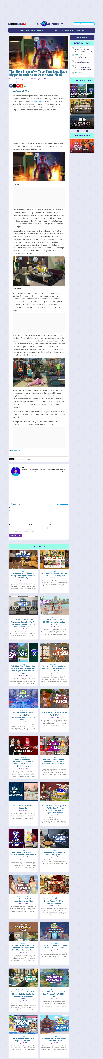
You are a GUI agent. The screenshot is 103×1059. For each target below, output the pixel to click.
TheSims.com (17, 450)
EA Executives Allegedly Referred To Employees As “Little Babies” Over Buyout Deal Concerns (23, 762)
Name (11, 525)
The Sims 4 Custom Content (23, 990)
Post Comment (15, 535)
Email (31, 525)
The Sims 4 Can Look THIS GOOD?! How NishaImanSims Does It (54, 622)
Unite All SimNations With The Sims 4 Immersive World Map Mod (54, 994)
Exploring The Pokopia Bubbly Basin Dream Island (54, 1039)
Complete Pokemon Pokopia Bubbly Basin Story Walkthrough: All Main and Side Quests (23, 716)
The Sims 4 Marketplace (23, 897)
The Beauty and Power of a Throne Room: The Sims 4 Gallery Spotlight (54, 901)
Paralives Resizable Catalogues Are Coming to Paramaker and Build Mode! (54, 668)
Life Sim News (54, 664)
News (54, 571)
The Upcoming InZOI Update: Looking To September (54, 853)
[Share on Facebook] (11, 86)
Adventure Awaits (23, 617)
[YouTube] (24, 24)
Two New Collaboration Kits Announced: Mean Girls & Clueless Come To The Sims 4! (54, 761)
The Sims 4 (13, 82)
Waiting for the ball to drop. (82, 62)
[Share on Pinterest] (18, 86)
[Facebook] (9, 24)
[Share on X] (14, 86)
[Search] (92, 24)
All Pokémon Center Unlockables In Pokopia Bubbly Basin (54, 946)
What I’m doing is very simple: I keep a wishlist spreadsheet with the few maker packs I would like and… (84, 69)
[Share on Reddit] (21, 86)
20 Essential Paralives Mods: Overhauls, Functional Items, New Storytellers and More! (23, 947)
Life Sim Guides (23, 710)
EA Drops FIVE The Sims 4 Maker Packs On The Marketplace (54, 574)
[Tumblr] (21, 24)
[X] (15, 24)
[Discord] (18, 24)
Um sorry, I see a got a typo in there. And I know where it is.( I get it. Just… (84, 51)
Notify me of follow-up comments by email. (23, 531)
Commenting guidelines (61, 504)
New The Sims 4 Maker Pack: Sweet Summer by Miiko (23, 900)
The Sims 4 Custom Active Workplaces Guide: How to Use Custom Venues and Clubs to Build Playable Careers (23, 623)
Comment (12, 511)
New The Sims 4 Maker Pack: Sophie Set (23, 807)
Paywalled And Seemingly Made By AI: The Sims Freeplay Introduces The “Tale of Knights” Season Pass (54, 809)
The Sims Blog (27, 459)
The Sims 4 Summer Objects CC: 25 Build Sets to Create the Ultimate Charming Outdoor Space (23, 995)
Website (51, 525)
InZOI (23, 571)
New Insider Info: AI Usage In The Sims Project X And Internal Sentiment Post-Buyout (23, 854)
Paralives (23, 943)
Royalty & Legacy (54, 897)
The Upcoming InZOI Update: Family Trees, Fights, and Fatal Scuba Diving (23, 575)
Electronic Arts (23, 757)
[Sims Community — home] (50, 24)
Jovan (40, 79)
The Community (54, 617)
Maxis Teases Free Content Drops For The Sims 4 (23, 1039)
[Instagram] (12, 24)
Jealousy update (38, 101)
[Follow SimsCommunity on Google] (24, 86)
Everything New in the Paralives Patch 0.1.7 (54, 714)
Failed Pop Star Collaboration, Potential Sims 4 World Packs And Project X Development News (23, 669)
